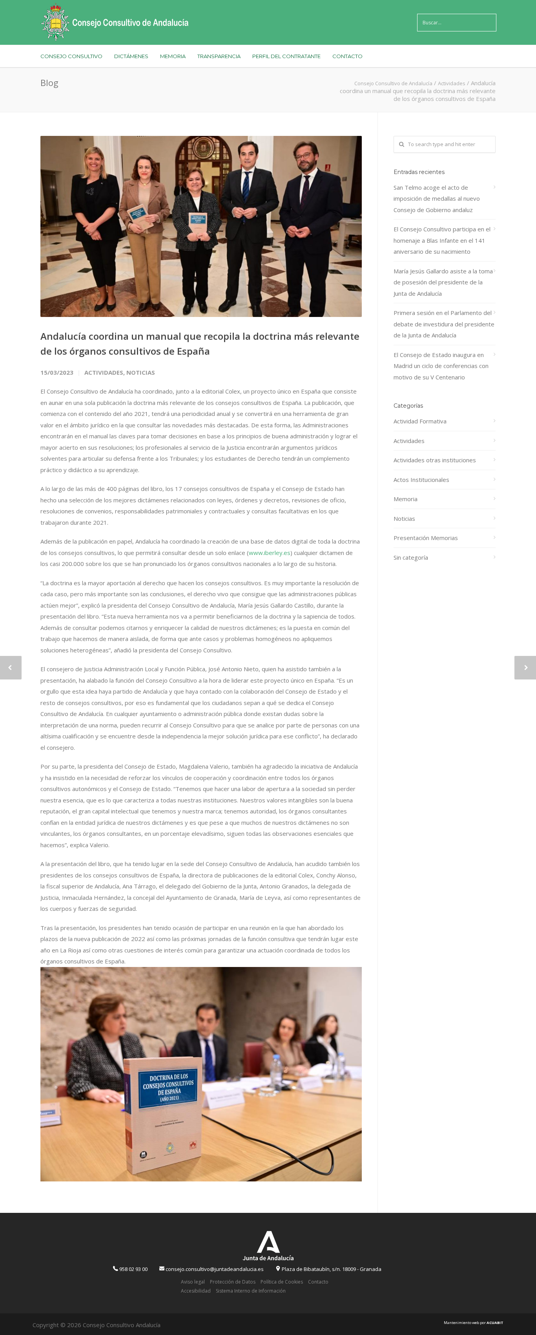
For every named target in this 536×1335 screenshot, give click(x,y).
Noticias (140, 372)
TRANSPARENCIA (219, 56)
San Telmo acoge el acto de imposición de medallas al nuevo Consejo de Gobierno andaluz (437, 198)
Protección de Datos (232, 1281)
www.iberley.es (269, 553)
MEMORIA (173, 56)
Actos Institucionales (421, 479)
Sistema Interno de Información (251, 1290)
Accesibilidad (196, 1290)
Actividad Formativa (420, 421)
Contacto (318, 1281)
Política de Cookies (282, 1281)
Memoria (405, 499)
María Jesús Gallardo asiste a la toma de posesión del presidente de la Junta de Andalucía (443, 282)
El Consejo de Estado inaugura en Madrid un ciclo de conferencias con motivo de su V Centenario (441, 366)
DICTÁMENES (131, 56)
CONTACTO (347, 56)
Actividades (103, 372)
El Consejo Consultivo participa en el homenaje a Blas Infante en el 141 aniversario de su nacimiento (442, 240)
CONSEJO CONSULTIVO (71, 56)
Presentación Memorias (426, 538)
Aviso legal (193, 1281)
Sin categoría (411, 557)
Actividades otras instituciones (435, 460)
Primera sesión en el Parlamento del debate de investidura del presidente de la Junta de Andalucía (444, 324)
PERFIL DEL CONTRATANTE (286, 56)
